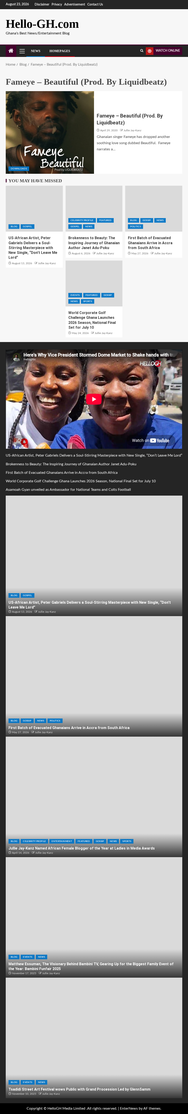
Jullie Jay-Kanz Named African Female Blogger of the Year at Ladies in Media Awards (81, 848)
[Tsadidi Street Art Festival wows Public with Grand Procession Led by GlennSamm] (94, 1038)
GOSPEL (27, 226)
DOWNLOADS (19, 169)
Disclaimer (42, 4)
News (35, 51)
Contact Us (95, 4)
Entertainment (62, 841)
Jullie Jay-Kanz (132, 130)
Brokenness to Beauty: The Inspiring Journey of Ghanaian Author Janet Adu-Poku (94, 243)
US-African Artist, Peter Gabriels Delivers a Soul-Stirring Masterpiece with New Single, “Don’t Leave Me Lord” (32, 248)
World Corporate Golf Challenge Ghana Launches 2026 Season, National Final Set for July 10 (81, 481)
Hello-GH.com (42, 23)
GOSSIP (147, 220)
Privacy (57, 4)
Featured (105, 220)
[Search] (142, 51)
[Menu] (21, 51)
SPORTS (87, 301)
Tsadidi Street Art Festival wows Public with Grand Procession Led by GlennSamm (79, 1089)
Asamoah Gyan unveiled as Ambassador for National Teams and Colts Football (68, 489)
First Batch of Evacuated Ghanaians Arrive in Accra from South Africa (150, 243)
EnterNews (129, 1108)
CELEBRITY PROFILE (82, 220)
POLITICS (135, 226)
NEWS (88, 226)
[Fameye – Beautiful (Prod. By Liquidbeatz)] (50, 132)
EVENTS (75, 295)
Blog (14, 226)
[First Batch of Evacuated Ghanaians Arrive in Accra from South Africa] (153, 209)
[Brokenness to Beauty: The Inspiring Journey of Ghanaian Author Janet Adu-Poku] (94, 209)
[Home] (11, 51)
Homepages (60, 51)
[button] (21, 51)
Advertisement (74, 4)
